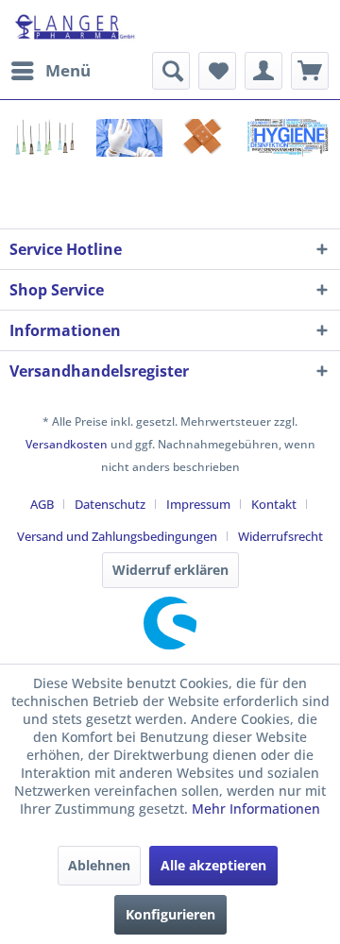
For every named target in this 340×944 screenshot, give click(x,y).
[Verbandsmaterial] (200, 138)
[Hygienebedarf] (287, 138)
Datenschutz (110, 504)
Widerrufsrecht (280, 536)
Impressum (198, 504)
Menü (68, 70)
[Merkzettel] (217, 71)
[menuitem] (50, 71)
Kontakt (274, 504)
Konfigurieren (170, 914)
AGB (42, 504)
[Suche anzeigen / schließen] (171, 71)
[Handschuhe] (127, 138)
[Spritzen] (47, 138)
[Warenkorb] (310, 71)
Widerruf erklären (170, 570)
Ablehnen (99, 865)
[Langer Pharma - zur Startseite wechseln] (75, 25)
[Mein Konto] (263, 71)
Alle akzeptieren (213, 865)
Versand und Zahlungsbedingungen (117, 536)
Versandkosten (67, 444)
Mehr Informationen (256, 809)
